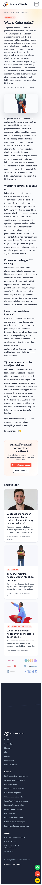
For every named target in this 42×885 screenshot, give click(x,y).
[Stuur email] (37, 880)
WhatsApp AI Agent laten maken (16, 801)
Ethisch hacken (9, 814)
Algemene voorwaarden (12, 865)
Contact (7, 756)
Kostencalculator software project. (17, 826)
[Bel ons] (37, 874)
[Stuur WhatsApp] (37, 867)
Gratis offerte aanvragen (21, 465)
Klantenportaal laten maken (14, 788)
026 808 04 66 (10, 841)
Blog (12, 12)
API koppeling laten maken (14, 797)
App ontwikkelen (10, 784)
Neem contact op (21, 471)
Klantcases (8, 748)
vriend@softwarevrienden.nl (14, 837)
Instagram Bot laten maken (14, 805)
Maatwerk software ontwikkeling (16, 776)
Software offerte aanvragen (14, 822)
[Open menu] (36, 4)
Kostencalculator (10, 765)
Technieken (8, 744)
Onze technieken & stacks (13, 818)
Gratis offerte (9, 761)
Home (6, 12)
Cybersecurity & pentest (13, 809)
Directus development (12, 793)
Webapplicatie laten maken (14, 780)
